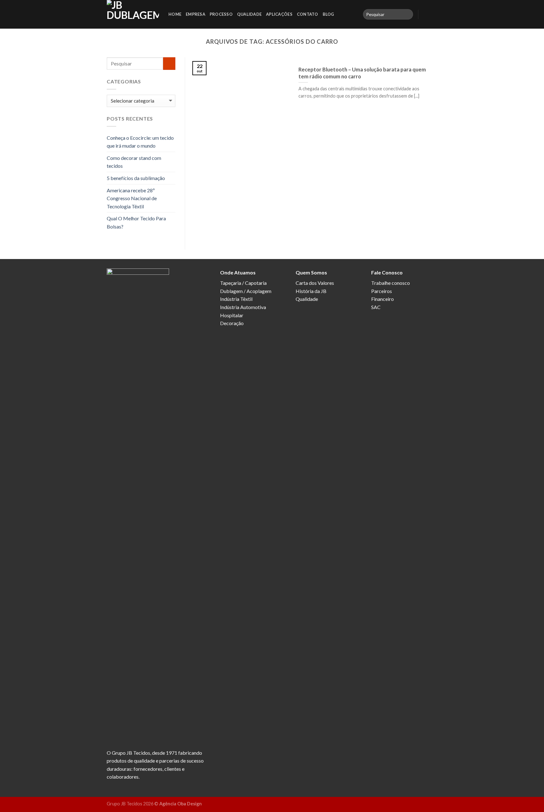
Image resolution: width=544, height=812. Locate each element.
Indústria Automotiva (243, 307)
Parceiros (381, 291)
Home (174, 14)
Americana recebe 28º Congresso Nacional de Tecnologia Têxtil (132, 198)
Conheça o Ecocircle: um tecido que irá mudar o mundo (140, 142)
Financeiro (382, 299)
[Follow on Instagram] (433, 14)
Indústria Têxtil (236, 299)
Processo (221, 14)
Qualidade (249, 14)
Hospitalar (231, 315)
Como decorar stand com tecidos (134, 162)
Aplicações (279, 14)
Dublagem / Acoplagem (245, 291)
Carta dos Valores (315, 283)
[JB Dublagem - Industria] (133, 14)
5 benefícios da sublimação (136, 178)
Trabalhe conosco (390, 283)
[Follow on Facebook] (425, 14)
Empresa (195, 14)
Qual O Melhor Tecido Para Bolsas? (136, 222)
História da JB (311, 291)
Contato (307, 14)
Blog (328, 14)
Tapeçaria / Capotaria (243, 283)
